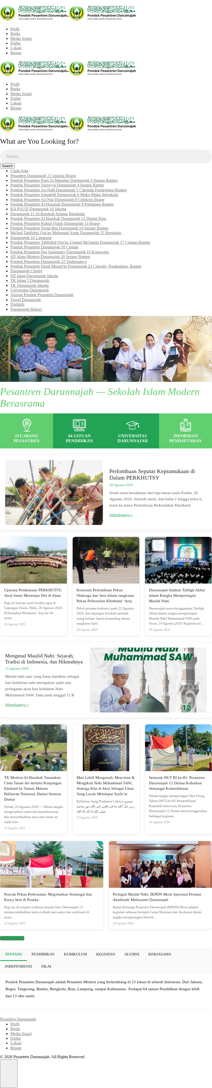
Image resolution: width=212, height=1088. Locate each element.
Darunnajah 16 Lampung (30, 237)
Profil (14, 29)
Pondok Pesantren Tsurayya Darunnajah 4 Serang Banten (57, 185)
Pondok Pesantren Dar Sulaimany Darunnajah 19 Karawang (59, 252)
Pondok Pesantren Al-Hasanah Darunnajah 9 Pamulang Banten (61, 204)
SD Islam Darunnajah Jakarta (34, 276)
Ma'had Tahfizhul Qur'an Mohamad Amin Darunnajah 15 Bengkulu (65, 233)
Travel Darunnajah (25, 299)
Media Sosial (21, 38)
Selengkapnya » (120, 515)
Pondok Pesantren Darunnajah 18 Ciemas (44, 247)
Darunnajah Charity (26, 271)
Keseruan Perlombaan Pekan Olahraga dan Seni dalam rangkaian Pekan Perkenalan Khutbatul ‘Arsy (105, 595)
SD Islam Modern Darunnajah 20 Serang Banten (50, 256)
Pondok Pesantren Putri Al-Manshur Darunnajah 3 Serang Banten (64, 180)
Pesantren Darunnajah (18, 1019)
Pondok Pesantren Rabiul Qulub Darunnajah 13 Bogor (55, 223)
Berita (15, 33)
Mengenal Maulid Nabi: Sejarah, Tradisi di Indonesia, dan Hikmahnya (44, 658)
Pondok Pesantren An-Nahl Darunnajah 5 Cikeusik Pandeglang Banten (68, 190)
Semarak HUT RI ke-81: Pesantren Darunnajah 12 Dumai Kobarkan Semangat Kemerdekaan (177, 783)
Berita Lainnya (12, 938)
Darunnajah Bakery (26, 309)
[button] (9, 1073)
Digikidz (17, 304)
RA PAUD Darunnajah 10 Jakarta (38, 209)
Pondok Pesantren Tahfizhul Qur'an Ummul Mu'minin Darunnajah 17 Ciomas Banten (80, 242)
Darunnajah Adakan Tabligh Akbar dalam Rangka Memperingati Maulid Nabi (177, 595)
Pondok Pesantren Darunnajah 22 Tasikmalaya (48, 261)
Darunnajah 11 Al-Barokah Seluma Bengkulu (47, 214)
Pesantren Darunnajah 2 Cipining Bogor (43, 176)
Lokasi (15, 48)
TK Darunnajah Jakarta (29, 285)
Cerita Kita (19, 171)
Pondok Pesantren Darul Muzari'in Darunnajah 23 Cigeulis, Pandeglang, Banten (75, 266)
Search (7, 166)
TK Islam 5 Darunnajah (29, 280)
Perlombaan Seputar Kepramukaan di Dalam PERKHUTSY (152, 474)
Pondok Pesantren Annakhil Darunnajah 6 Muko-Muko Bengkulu (64, 194)
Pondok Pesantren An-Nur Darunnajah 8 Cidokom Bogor (57, 199)
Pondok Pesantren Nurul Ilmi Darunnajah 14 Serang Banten (59, 228)
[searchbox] (106, 156)
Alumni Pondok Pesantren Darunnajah (41, 295)
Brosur (15, 53)
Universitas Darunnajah (29, 290)
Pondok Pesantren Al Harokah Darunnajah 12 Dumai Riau (58, 218)
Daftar (15, 43)
